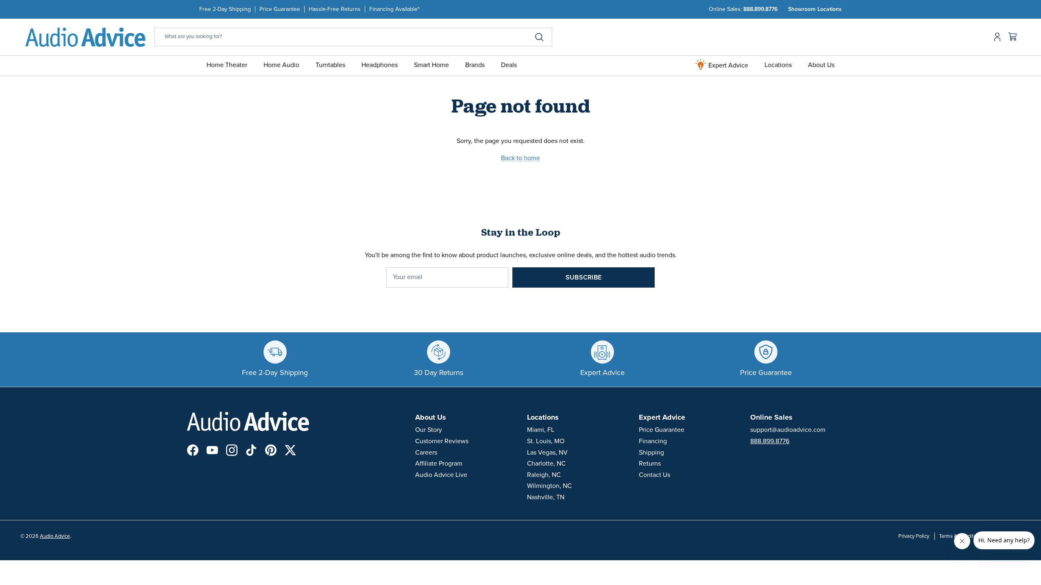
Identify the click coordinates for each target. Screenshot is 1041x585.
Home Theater (227, 65)
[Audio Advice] (85, 37)
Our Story (428, 430)
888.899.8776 (760, 9)
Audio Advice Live (441, 475)
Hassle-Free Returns (335, 9)
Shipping (651, 452)
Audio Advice (55, 536)
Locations (778, 65)
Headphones (380, 65)
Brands (475, 65)
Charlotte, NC (546, 463)
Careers (426, 452)
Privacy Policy (913, 536)
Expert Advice (727, 65)
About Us (821, 65)
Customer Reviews (441, 441)
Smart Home (431, 65)
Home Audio (281, 65)
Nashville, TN (545, 497)
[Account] (995, 37)
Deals (509, 65)
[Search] (539, 37)
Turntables (330, 65)
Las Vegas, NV (547, 452)
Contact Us (654, 475)
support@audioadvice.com (787, 430)
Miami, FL (540, 430)
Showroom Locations (815, 9)
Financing (653, 441)
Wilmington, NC (549, 486)
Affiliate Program (438, 463)
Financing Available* (394, 9)
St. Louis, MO (545, 441)
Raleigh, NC (544, 475)
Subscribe (583, 277)
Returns (650, 463)
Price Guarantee (279, 9)
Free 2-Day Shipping (225, 9)
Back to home (520, 158)
